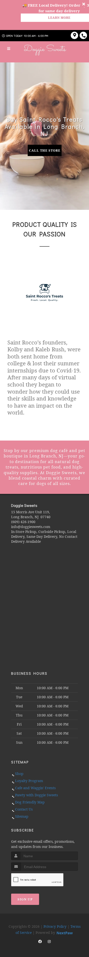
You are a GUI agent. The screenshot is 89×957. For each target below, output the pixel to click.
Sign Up (25, 899)
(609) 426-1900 (23, 521)
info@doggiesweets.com (30, 526)
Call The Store (44, 150)
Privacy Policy (55, 926)
